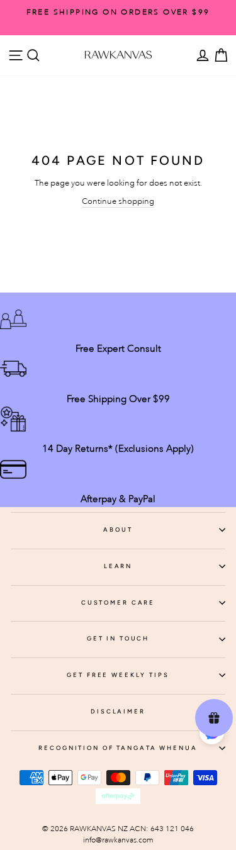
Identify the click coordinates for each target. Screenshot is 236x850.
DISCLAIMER (118, 711)
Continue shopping (118, 201)
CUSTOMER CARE (118, 602)
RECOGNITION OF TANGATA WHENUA (117, 747)
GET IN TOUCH (118, 638)
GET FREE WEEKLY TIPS (118, 674)
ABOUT (117, 529)
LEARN (118, 565)
